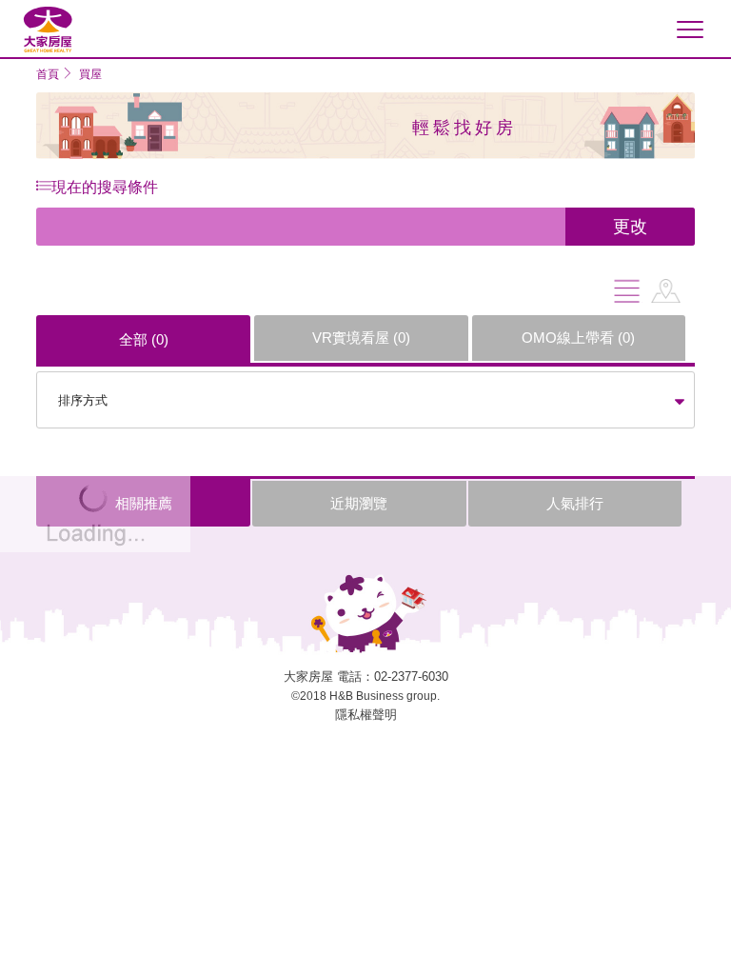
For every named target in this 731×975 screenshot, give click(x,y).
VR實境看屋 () (361, 337)
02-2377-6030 (411, 676)
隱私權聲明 (366, 714)
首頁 (47, 74)
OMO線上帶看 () (578, 337)
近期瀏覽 (358, 503)
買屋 (90, 74)
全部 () (143, 339)
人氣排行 (574, 503)
